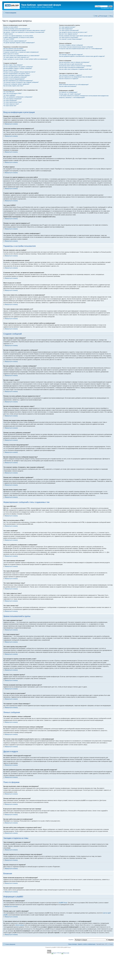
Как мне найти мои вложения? (67, 86)
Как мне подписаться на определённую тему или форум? (75, 77)
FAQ (96, 16)
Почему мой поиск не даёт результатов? (71, 64)
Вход (111, 16)
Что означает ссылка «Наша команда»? (70, 39)
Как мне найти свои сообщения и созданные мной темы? (75, 69)
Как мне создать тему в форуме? (13, 65)
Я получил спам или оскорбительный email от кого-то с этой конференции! (80, 48)
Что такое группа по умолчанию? (68, 37)
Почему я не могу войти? (10, 27)
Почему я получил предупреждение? (14, 79)
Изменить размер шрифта (111, 12)
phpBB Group (63, 902)
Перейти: (71, 939)
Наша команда (72, 944)
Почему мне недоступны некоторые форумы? (16, 75)
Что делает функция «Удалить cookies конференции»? (19, 42)
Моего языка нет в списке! (11, 53)
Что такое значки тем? (9, 105)
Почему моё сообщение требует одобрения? (16, 84)
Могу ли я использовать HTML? (12, 93)
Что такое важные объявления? (12, 98)
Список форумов (10, 12)
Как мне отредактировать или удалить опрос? (16, 73)
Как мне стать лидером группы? (68, 34)
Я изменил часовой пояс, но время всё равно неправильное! (21, 52)
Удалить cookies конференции (86, 944)
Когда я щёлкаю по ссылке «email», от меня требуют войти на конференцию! (25, 59)
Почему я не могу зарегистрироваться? (14, 41)
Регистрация (103, 16)
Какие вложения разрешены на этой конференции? (74, 84)
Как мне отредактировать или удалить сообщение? (18, 66)
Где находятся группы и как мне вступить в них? (73, 32)
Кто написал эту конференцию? (68, 92)
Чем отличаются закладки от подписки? (70, 75)
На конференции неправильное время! (14, 50)
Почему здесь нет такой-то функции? (70, 94)
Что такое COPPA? (8, 39)
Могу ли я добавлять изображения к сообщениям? (17, 97)
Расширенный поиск (107, 8)
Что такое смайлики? (9, 95)
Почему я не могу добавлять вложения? (15, 77)
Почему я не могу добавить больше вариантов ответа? (19, 72)
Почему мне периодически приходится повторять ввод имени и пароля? (24, 30)
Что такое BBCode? (8, 91)
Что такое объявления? (10, 100)
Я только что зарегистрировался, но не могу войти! (18, 35)
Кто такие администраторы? (67, 27)
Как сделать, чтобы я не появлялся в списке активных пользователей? (23, 32)
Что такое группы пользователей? (69, 30)
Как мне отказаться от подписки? (68, 78)
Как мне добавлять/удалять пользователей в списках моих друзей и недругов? (82, 56)
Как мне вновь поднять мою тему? (13, 85)
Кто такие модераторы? (66, 28)
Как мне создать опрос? (10, 70)
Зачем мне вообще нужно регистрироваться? (16, 28)
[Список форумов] (12, 5)
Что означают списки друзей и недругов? (71, 54)
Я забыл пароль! (8, 34)
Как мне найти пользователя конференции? (71, 67)
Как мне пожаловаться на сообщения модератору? (18, 80)
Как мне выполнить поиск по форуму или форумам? (74, 62)
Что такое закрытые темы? (11, 104)
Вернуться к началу (11, 124)
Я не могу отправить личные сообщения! (71, 45)
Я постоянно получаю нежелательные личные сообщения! (76, 47)
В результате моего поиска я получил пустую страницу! (75, 65)
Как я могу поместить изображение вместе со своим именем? (21, 55)
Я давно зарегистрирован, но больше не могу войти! (18, 37)
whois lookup (20, 925)
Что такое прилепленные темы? (12, 102)
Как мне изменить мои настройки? (13, 48)
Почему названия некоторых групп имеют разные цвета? (75, 35)
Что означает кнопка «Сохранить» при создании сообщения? (21, 82)
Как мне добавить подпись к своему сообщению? (17, 68)
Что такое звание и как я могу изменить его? (16, 57)
